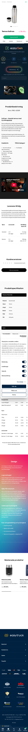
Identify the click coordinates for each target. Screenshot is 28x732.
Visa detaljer (20, 382)
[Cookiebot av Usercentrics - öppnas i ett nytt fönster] (20, 336)
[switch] (24, 366)
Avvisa (14, 394)
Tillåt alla (14, 386)
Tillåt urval (14, 390)
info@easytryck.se (18, 719)
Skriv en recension (14, 270)
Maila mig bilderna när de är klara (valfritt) (14, 74)
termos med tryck (11, 136)
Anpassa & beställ (14, 37)
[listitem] (10, 90)
